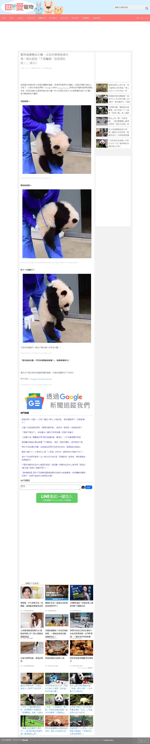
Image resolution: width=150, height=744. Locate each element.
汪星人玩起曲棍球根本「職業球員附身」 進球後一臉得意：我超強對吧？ (52, 427)
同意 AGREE (143, 741)
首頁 (4, 17)
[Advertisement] (75, 36)
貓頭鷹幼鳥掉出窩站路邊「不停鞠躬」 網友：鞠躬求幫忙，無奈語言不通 (52, 441)
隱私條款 (25, 740)
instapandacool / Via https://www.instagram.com (36, 178)
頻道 (137, 18)
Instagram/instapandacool (41, 379)
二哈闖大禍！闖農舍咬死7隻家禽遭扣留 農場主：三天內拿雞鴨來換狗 (51, 437)
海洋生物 (64, 17)
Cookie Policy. (108, 740)
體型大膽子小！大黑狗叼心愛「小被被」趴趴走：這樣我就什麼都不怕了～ (53, 451)
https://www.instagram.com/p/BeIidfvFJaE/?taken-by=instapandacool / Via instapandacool (49, 262)
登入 (142, 18)
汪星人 (12, 17)
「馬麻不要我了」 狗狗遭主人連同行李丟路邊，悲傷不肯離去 (47, 432)
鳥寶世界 (42, 17)
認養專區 (86, 17)
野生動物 (53, 17)
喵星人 (21, 17)
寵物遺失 (97, 17)
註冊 (146, 18)
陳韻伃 (38, 68)
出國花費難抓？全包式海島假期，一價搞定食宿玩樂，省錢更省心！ (56, 633)
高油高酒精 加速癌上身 (54, 658)
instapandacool (63, 87)
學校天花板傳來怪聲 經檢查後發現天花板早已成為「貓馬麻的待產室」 (52, 446)
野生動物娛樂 (48, 68)
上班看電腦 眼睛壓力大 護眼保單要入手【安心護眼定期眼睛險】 (32, 633)
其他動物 (75, 17)
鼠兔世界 (31, 17)
